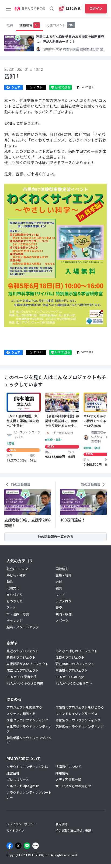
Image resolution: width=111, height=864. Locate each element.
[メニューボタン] (8, 8)
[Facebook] (9, 845)
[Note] (35, 845)
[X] (18, 845)
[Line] (27, 845)
